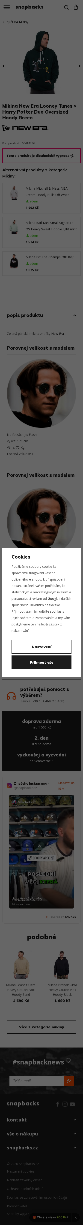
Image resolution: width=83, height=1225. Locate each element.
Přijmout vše (41, 662)
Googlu (53, 598)
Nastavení (41, 646)
